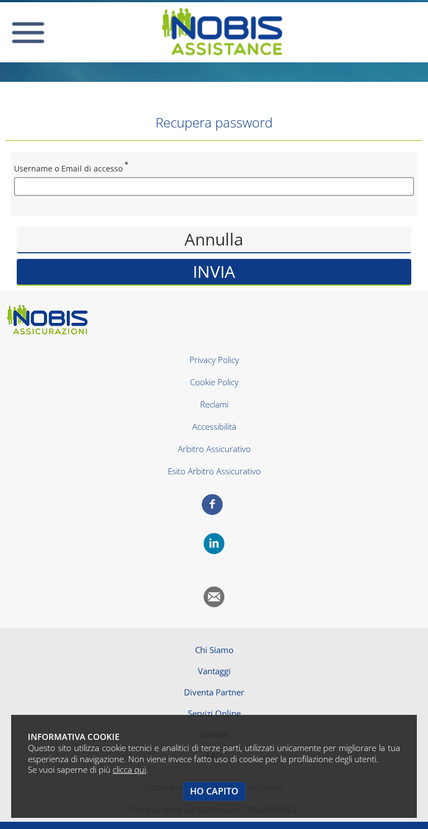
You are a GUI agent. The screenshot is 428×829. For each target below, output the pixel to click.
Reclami (214, 404)
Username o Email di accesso (68, 168)
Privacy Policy (214, 359)
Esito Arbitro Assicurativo (214, 471)
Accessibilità (214, 426)
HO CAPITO (214, 791)
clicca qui (129, 769)
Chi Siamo (214, 649)
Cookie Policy (214, 381)
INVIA (214, 271)
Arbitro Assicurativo (214, 448)
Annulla (214, 239)
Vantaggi (214, 670)
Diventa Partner (214, 692)
